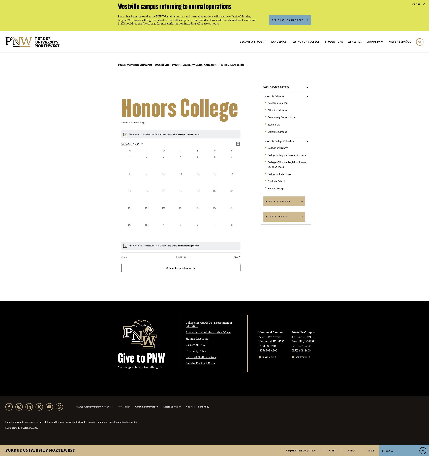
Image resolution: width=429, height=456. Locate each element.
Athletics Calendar (277, 110)
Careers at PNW (195, 345)
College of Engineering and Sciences (287, 155)
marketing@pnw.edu (126, 422)
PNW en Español (399, 41)
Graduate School (276, 181)
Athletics (355, 41)
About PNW (375, 41)
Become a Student (253, 41)
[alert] (180, 246)
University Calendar (273, 96)
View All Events (278, 201)
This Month (181, 257)
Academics (278, 41)
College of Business (278, 147)
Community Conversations (282, 117)
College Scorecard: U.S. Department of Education (209, 324)
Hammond (269, 357)
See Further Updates (288, 20)
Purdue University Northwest (40, 450)
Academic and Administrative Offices (208, 332)
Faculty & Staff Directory (201, 357)
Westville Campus (277, 131)
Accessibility (124, 406)
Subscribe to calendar (179, 268)
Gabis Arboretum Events (276, 86)
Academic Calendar (278, 103)
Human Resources (197, 339)
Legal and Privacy (172, 406)
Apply (352, 450)
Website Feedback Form (200, 363)
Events (176, 64)
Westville (303, 357)
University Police (196, 351)
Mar (125, 257)
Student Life (334, 41)
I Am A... (387, 450)
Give (371, 450)
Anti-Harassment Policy (197, 406)
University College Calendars (199, 64)
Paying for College (306, 41)
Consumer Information (146, 406)
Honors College (276, 188)
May (236, 257)
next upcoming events (188, 134)
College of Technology (279, 174)
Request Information (301, 450)
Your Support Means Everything (138, 367)
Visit (332, 450)
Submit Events (277, 216)
